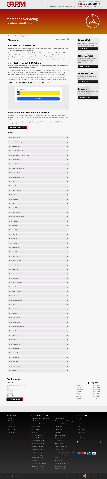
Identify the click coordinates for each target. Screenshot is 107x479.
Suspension (58, 460)
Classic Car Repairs (60, 435)
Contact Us (97, 1)
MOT (56, 457)
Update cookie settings (12, 476)
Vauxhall (81, 432)
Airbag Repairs (59, 418)
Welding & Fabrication (38, 466)
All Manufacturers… (84, 438)
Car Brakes (58, 426)
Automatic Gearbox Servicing (64, 421)
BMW (80, 421)
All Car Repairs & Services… (63, 469)
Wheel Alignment (60, 466)
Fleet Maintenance (37, 446)
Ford (80, 426)
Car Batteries (36, 426)
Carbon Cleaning (37, 435)
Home (80, 1)
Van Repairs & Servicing (62, 463)
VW (80, 435)
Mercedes (82, 429)
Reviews (91, 1)
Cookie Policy (12, 432)
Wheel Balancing (37, 469)
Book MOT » (83, 49)
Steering (34, 460)
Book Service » (84, 66)
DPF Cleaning (59, 440)
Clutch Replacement (38, 440)
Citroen (81, 423)
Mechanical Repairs (61, 455)
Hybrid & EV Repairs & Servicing (88, 6)
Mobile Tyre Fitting (37, 457)
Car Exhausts (35, 429)
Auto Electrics (36, 421)
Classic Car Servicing (61, 438)
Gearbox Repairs (60, 449)
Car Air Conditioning (61, 423)
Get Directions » (13, 399)
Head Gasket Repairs (38, 452)
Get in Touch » (84, 97)
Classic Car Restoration (39, 438)
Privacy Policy (12, 429)
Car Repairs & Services (56, 6)
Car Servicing (70, 6)
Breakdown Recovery (38, 423)
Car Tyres (58, 432)
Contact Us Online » (16, 127)
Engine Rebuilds (60, 443)
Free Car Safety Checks (62, 446)
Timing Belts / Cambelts (39, 463)
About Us (85, 1)
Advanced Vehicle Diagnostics (41, 418)
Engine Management (38, 443)
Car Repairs (58, 429)
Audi (80, 418)
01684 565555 (87, 4)
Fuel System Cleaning (38, 449)
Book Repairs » (84, 82)
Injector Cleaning (37, 455)
